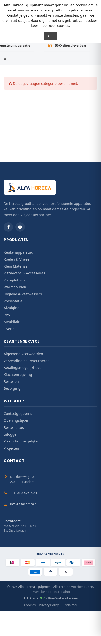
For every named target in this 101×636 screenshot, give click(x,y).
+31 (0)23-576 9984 (23, 492)
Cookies (30, 605)
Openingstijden (16, 420)
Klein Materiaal (16, 266)
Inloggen (11, 434)
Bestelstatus (14, 427)
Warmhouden (15, 287)
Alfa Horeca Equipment (35, 586)
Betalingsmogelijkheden (24, 367)
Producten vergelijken (22, 441)
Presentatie (13, 301)
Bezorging (12, 388)
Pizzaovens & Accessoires (24, 273)
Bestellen (11, 381)
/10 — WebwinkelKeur (50, 598)
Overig (9, 328)
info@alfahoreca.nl (23, 504)
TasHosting (61, 591)
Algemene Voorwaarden (23, 353)
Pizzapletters (14, 280)
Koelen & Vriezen (18, 259)
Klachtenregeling (18, 374)
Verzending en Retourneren (27, 360)
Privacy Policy (49, 605)
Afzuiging (12, 307)
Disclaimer (69, 605)
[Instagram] (20, 227)
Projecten (11, 448)
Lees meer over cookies (50, 25)
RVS (7, 315)
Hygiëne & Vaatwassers (23, 294)
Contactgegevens (18, 413)
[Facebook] (8, 227)
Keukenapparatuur (19, 252)
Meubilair (12, 321)
